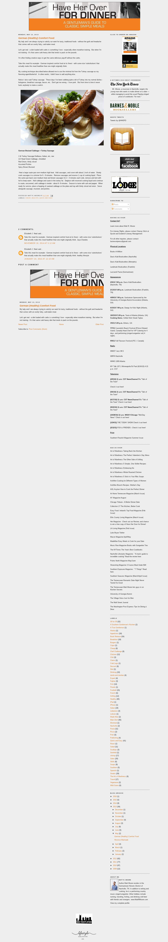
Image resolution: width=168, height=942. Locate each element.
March (117, 847)
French (113, 693)
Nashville (113, 726)
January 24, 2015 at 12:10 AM (39, 259)
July (117, 827)
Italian (112, 708)
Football (113, 690)
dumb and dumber (117, 675)
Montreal (113, 723)
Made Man (114, 717)
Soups (112, 764)
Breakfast (114, 639)
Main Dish (114, 720)
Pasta (112, 729)
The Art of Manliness (118, 776)
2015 (115, 800)
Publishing (114, 738)
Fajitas (112, 681)
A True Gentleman (117, 628)
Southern (113, 767)
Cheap (28, 198)
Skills (112, 762)
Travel (112, 779)
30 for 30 (113, 622)
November (119, 813)
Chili (112, 657)
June (117, 830)
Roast (112, 744)
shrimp (112, 756)
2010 (115, 865)
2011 (115, 862)
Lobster (113, 714)
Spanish (113, 770)
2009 (115, 869)
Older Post (100, 324)
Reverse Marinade (121, 840)
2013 (115, 807)
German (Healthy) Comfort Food (36, 38)
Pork (112, 735)
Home (61, 324)
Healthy (35, 198)
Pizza (112, 732)
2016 (115, 796)
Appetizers (114, 633)
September (119, 820)
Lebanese (114, 711)
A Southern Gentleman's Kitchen (122, 625)
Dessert (113, 666)
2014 (115, 803)
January (118, 854)
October (118, 816)
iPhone (113, 705)
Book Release (115, 636)
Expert (112, 678)
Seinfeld (113, 753)
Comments (117, 209)
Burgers (113, 642)
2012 (115, 859)
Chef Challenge (116, 651)
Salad (112, 747)
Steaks (113, 773)
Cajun (112, 645)
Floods (112, 687)
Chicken (113, 654)
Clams (112, 660)
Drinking (113, 672)
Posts (115, 204)
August (118, 823)
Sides (112, 759)
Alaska (113, 631)
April (117, 844)
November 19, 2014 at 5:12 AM (39, 243)
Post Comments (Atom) (38, 329)
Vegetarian (114, 782)
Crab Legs (114, 663)
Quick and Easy (46, 198)
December (119, 810)
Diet (111, 669)
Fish (112, 684)
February (118, 851)
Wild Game (114, 785)
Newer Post (22, 324)
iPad (112, 702)
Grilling (113, 696)
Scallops (113, 750)
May (117, 833)
